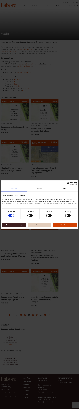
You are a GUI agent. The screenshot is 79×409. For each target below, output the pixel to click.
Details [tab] (39, 189)
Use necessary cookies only (14, 225)
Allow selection (39, 225)
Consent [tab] (14, 189)
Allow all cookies (64, 225)
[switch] (30, 215)
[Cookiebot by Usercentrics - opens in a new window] (68, 183)
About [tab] (65, 189)
